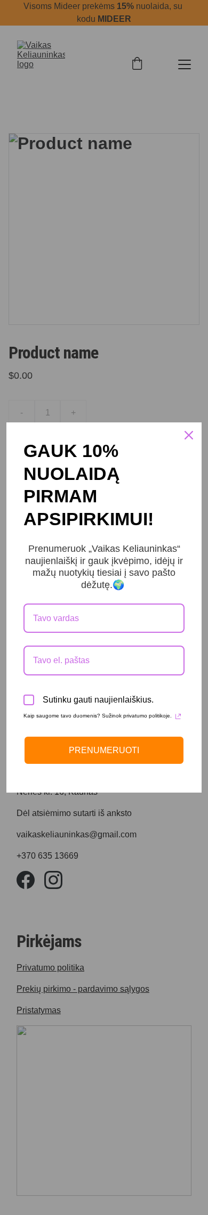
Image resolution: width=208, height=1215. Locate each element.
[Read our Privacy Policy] (178, 716)
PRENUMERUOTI (104, 750)
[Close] (189, 435)
